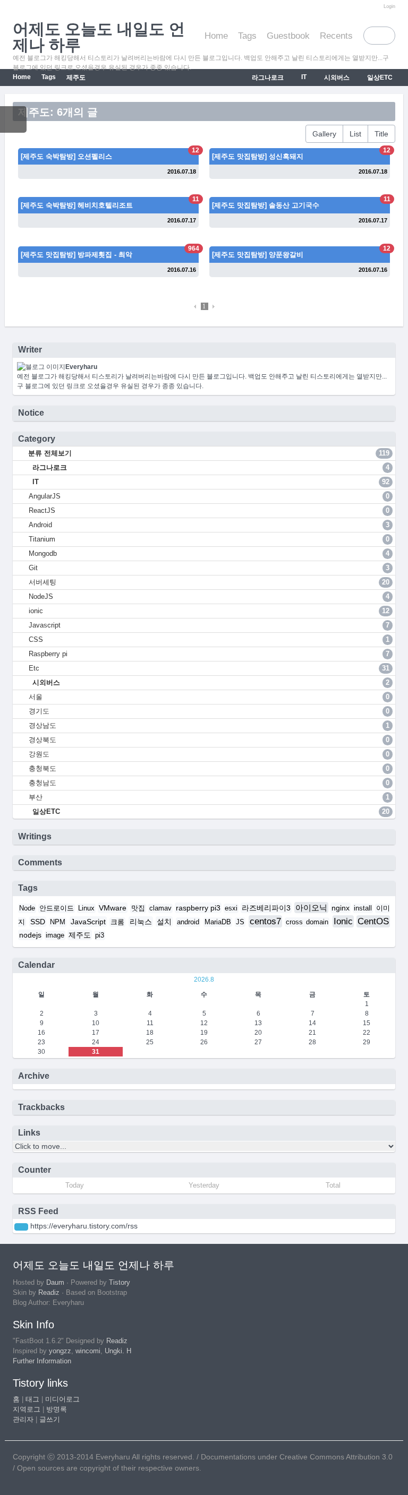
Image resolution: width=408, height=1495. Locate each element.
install (363, 908)
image (55, 935)
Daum (55, 1282)
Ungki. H (118, 1351)
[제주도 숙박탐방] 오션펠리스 (66, 156)
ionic (209, 611)
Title (381, 134)
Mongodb (209, 553)
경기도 (209, 711)
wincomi (87, 1351)
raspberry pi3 (198, 908)
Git (209, 568)
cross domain (307, 922)
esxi (231, 908)
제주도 (76, 77)
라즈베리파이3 (266, 908)
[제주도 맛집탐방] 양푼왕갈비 (257, 255)
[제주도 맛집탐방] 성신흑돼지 (257, 156)
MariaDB (218, 922)
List (355, 134)
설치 (164, 921)
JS (240, 922)
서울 (209, 697)
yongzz (60, 1351)
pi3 (99, 935)
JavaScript (88, 921)
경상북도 (209, 740)
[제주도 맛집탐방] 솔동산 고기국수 (265, 205)
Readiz (49, 1292)
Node (27, 908)
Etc (209, 668)
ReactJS (209, 510)
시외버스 (336, 77)
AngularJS (209, 496)
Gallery (324, 134)
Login (389, 6)
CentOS (373, 921)
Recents (336, 36)
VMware (112, 908)
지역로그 (26, 1409)
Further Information (42, 1361)
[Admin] (375, 6)
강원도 (209, 754)
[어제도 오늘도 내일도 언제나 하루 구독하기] (21, 1227)
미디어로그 (62, 1399)
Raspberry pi (209, 654)
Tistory (119, 1282)
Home (216, 36)
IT (303, 77)
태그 (32, 1399)
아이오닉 (311, 907)
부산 (209, 797)
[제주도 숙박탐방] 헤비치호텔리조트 (77, 205)
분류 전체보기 (207, 453)
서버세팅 (209, 582)
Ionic (343, 921)
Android (209, 525)
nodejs (30, 935)
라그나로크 (267, 77)
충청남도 (209, 783)
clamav (160, 908)
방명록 (56, 1409)
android (188, 922)
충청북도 (209, 768)
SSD (37, 921)
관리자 (23, 1419)
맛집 (138, 908)
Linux (86, 908)
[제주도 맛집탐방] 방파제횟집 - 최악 (76, 255)
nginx (341, 908)
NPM (57, 922)
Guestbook (288, 36)
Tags (247, 36)
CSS (209, 639)
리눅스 (141, 921)
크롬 (117, 922)
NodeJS (209, 596)
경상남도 (209, 725)
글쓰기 (49, 1419)
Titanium (209, 539)
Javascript (209, 625)
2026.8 (204, 979)
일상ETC (379, 77)
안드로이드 (56, 908)
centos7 (265, 921)
